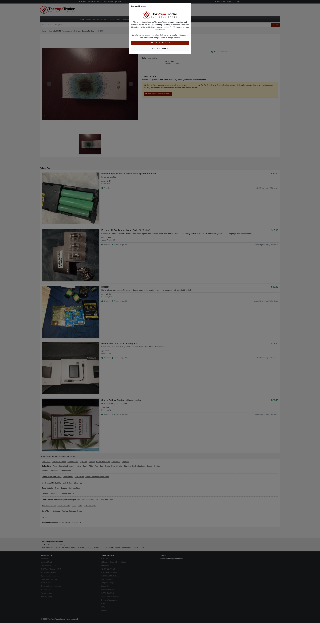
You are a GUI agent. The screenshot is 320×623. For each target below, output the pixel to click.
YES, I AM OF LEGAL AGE (160, 43)
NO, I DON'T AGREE (160, 48)
